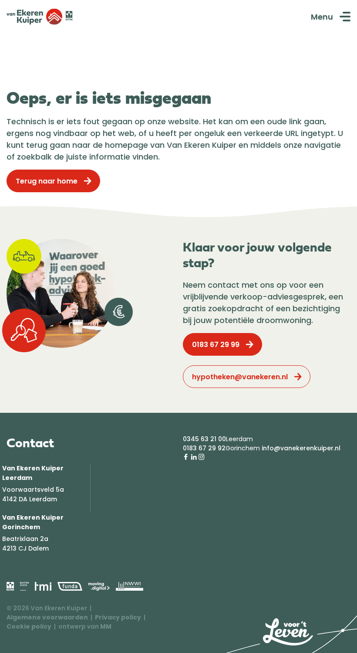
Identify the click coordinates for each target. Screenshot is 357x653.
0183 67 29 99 (215, 345)
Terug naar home (46, 181)
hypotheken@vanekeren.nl (240, 377)
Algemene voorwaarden (47, 617)
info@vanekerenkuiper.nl (301, 448)
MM (105, 626)
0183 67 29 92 (204, 448)
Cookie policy (29, 626)
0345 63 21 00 (204, 439)
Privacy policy (118, 617)
